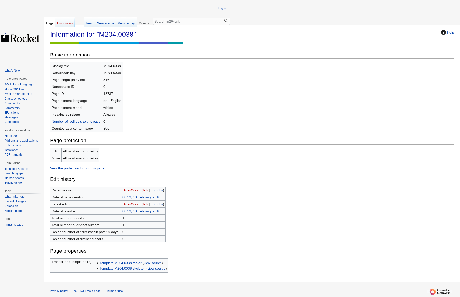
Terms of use (114, 291)
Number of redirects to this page (76, 121)
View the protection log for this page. (77, 168)
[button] (144, 22)
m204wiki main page (87, 291)
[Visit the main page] (21, 37)
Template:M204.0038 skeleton (122, 268)
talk (145, 190)
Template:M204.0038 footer (121, 263)
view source (153, 263)
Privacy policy (59, 291)
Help (450, 32)
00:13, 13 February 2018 (141, 197)
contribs (157, 190)
